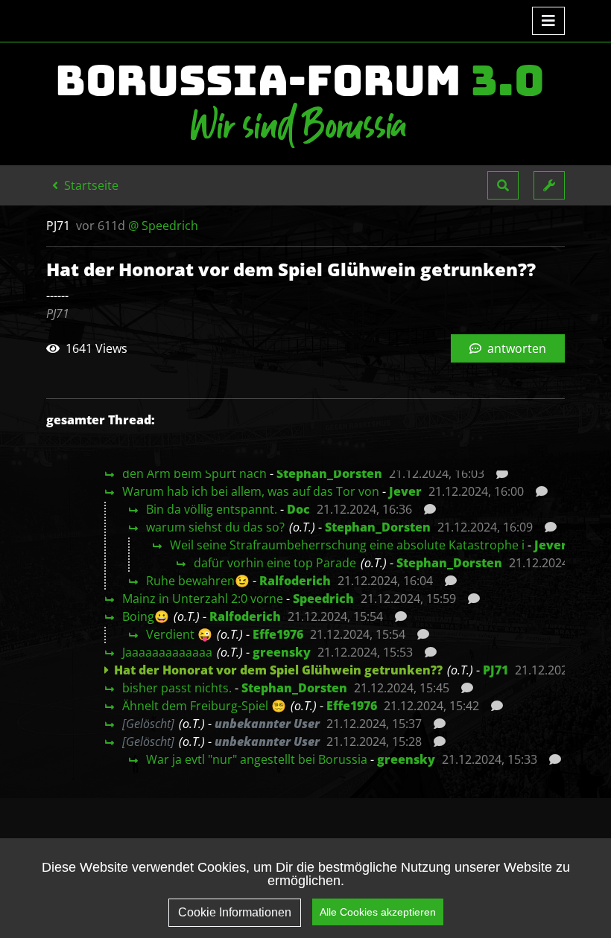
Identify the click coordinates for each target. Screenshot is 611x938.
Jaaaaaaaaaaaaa (167, 652)
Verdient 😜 (179, 634)
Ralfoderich (295, 580)
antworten (515, 348)
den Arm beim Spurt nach (194, 473)
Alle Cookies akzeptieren (378, 912)
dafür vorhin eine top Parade (275, 563)
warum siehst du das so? (215, 527)
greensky (282, 652)
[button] (503, 185)
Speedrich (323, 598)
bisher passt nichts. (177, 688)
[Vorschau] (498, 473)
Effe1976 (278, 634)
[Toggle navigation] (548, 21)
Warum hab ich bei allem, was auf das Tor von (250, 491)
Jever (405, 491)
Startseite (89, 185)
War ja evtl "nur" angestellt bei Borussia (256, 759)
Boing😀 (145, 616)
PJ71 (495, 670)
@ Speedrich (163, 225)
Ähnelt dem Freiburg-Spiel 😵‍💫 (204, 706)
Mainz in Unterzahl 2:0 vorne (202, 598)
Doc (298, 509)
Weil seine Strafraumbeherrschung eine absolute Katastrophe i (347, 545)
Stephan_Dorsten (329, 473)
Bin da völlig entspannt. (211, 509)
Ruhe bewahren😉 (198, 580)
